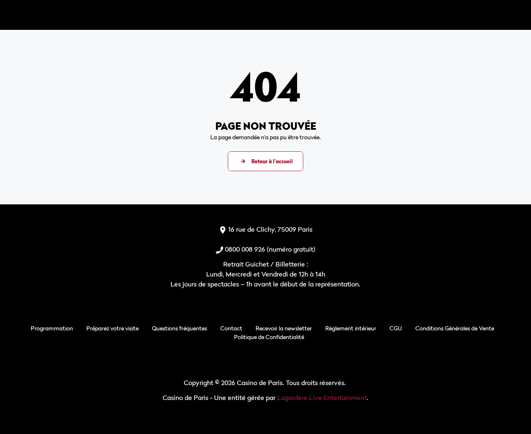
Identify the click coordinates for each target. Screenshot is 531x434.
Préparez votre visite (112, 328)
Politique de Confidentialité (269, 336)
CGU (396, 328)
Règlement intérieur (350, 328)
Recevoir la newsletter (284, 328)
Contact (231, 328)
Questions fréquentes (179, 328)
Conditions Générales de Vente (454, 328)
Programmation (52, 328)
